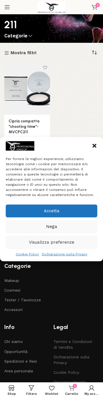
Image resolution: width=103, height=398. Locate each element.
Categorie (15, 36)
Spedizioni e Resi (20, 361)
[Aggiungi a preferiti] (45, 68)
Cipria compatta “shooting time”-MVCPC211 (24, 126)
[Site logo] (51, 6)
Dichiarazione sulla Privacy (64, 254)
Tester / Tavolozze (22, 300)
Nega (51, 226)
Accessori (13, 309)
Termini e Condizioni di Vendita (73, 344)
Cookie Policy (27, 254)
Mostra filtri (23, 53)
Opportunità (15, 351)
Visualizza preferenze (51, 242)
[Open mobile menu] (7, 7)
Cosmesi (12, 290)
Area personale (18, 371)
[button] (94, 146)
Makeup (11, 280)
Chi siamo (13, 341)
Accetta (52, 210)
